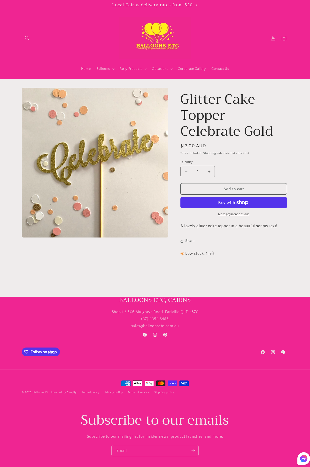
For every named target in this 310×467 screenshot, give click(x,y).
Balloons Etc (41, 392)
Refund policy (90, 392)
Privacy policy (113, 392)
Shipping (209, 153)
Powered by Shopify (63, 392)
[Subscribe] (193, 450)
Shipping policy (164, 392)
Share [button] (189, 241)
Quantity (186, 162)
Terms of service (138, 392)
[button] (27, 38)
